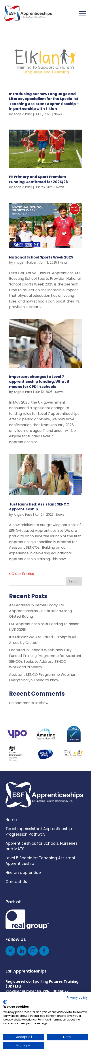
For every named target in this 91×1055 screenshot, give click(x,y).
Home (11, 819)
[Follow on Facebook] (44, 951)
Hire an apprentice (23, 872)
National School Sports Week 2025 (41, 257)
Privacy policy (77, 998)
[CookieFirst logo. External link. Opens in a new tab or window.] (5, 1002)
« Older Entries (21, 573)
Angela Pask (23, 114)
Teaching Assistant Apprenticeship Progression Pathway (39, 831)
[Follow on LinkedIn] (22, 951)
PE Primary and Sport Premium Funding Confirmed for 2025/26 (38, 179)
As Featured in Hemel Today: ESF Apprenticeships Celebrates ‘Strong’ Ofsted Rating (41, 611)
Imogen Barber (25, 262)
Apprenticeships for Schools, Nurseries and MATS (42, 846)
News (58, 114)
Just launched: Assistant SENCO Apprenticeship (39, 507)
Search (74, 581)
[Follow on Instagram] (33, 951)
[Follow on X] (10, 951)
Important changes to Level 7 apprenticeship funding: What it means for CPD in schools (39, 381)
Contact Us (16, 881)
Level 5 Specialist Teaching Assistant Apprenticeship (41, 860)
